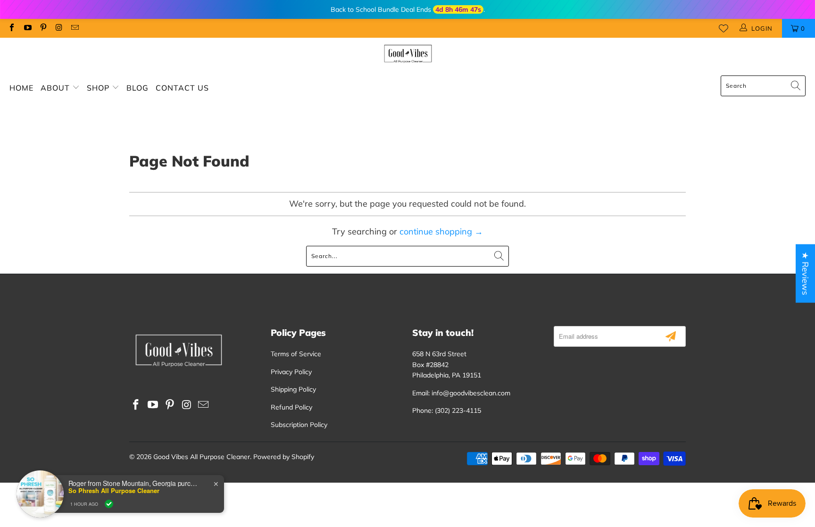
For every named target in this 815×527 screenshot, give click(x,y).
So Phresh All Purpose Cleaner (113, 490)
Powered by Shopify (283, 456)
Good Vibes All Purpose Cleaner (201, 456)
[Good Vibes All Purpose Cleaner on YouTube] (27, 28)
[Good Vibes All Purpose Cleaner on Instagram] (58, 28)
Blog (137, 87)
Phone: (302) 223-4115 (446, 410)
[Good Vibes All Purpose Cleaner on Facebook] (11, 28)
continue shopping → (441, 231)
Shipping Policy (293, 389)
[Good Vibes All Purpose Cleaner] (408, 54)
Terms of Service (296, 354)
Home (21, 87)
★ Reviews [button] (805, 273)
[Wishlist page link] (723, 28)
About (56, 87)
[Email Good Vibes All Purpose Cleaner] (74, 28)
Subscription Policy (299, 424)
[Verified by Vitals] (109, 504)
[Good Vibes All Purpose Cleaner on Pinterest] (43, 28)
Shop (99, 87)
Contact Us (182, 87)
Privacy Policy (291, 372)
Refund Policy (291, 407)
